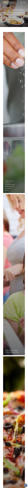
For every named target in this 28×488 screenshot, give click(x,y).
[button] (25, 485)
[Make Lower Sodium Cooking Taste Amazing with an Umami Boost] (14, 112)
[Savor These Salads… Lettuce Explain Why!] (14, 274)
